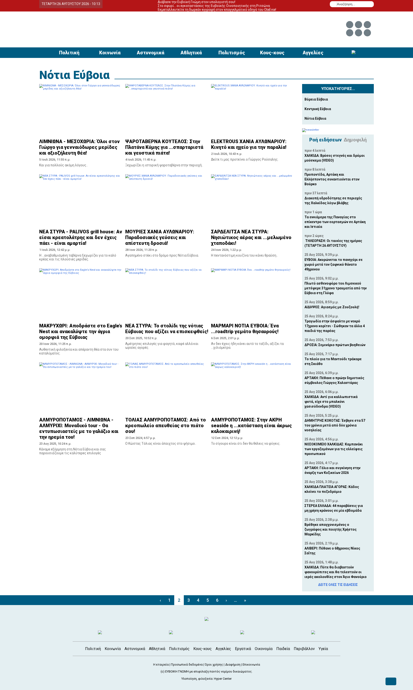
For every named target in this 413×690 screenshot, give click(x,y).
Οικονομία (263, 648)
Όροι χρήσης (214, 664)
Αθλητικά (191, 53)
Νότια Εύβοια (74, 75)
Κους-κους (272, 53)
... (235, 600)
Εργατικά (243, 648)
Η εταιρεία (161, 664)
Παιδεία (283, 648)
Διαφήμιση (232, 664)
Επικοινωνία (251, 664)
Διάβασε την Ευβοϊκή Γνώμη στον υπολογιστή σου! (185, 2)
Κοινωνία (109, 53)
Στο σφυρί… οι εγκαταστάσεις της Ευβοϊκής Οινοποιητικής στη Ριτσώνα (203, 6)
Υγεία (323, 648)
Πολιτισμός (231, 53)
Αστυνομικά (150, 53)
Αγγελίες (313, 53)
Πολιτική (69, 53)
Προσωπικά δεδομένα (187, 664)
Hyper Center (223, 678)
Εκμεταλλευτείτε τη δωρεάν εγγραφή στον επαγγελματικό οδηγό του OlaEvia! (206, 9)
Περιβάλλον (304, 648)
